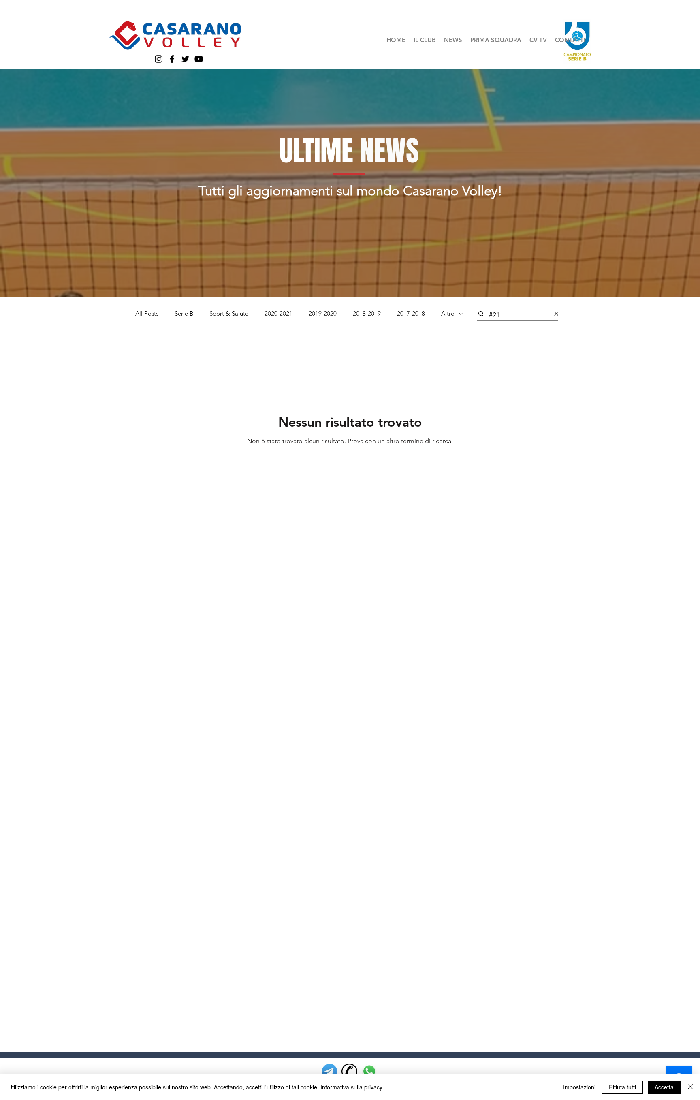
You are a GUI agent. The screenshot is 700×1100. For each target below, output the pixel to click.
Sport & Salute (228, 313)
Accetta (664, 1087)
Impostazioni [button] (579, 1087)
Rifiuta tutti (622, 1087)
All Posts (146, 313)
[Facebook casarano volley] (172, 59)
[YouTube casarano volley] (199, 59)
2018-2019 (367, 313)
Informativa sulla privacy (351, 1087)
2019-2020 (323, 313)
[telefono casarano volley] (349, 1071)
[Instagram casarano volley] (159, 59)
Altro (448, 313)
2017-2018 (411, 313)
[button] (425, 40)
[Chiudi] (690, 1087)
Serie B (184, 313)
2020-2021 (278, 313)
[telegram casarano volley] (329, 1071)
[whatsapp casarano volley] (369, 1071)
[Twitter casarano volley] (185, 59)
